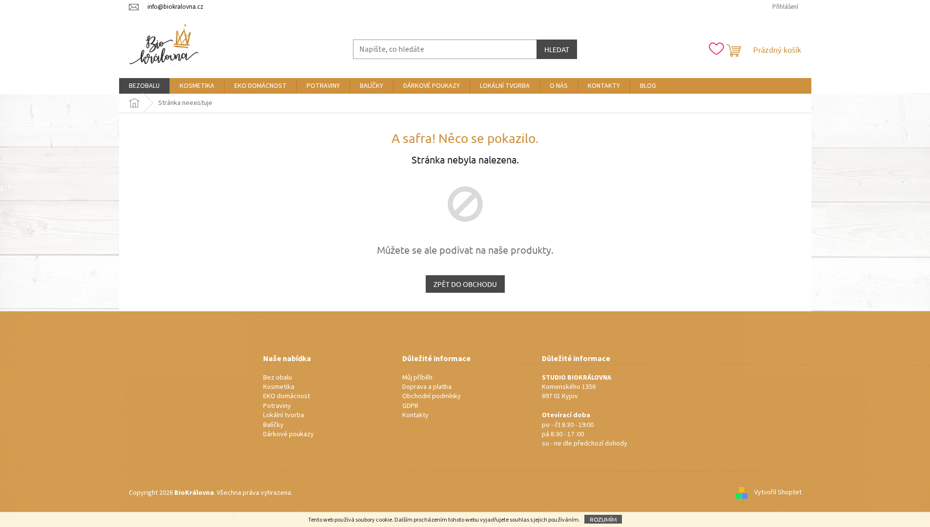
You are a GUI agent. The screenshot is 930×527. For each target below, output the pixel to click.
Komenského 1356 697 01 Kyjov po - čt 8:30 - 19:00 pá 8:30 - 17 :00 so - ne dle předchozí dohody (584, 411)
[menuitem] (144, 86)
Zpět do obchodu (465, 284)
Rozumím (603, 519)
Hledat (556, 49)
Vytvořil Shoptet (778, 493)
